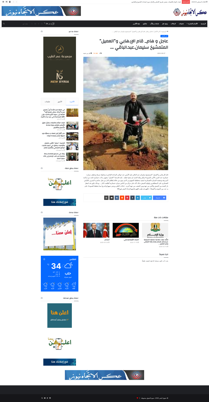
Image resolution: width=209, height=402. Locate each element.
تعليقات (47, 102)
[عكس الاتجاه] (190, 12)
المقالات (173, 23)
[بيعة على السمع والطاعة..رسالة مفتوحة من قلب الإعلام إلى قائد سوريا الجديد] (72, 157)
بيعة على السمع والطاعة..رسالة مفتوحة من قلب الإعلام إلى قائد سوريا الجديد (54, 156)
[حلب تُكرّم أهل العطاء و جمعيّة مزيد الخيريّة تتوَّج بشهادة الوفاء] (72, 136)
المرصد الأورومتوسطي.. (131, 239)
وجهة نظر (165, 23)
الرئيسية (203, 23)
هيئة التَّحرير (136, 23)
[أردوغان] (96, 230)
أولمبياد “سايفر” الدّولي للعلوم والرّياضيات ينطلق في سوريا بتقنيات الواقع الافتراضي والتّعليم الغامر (53, 145)
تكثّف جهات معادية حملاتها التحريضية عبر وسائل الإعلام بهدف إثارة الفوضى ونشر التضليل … (156, 241)
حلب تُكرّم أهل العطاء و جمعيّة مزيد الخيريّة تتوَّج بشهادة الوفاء (53, 134)
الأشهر (60, 102)
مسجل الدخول (154, 261)
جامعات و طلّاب (154, 23)
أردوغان (106, 239)
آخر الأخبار (157, 31)
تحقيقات (181, 23)
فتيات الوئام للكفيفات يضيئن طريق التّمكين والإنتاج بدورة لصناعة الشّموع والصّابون (53, 125)
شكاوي (145, 23)
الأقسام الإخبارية (193, 23)
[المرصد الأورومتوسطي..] (126, 230)
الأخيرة (72, 102)
